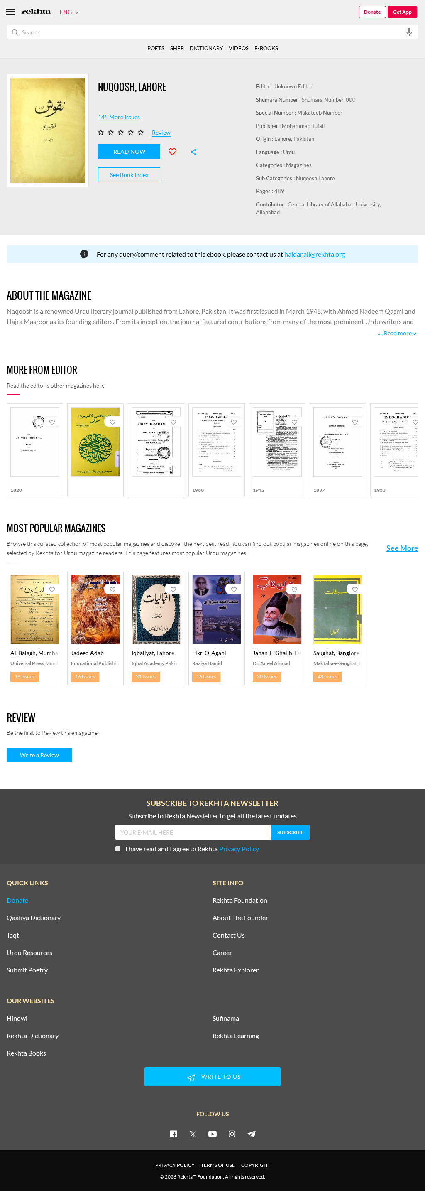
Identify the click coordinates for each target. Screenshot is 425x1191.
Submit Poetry (27, 970)
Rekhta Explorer (235, 970)
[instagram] (232, 1133)
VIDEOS (239, 48)
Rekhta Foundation (239, 900)
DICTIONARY (206, 48)
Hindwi (17, 1018)
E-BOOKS (266, 48)
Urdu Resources (29, 952)
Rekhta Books (26, 1053)
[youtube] (212, 1133)
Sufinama (225, 1018)
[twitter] (193, 1133)
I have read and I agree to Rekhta (192, 848)
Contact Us (228, 935)
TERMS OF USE (218, 1165)
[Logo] (36, 12)
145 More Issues (119, 117)
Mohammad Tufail (303, 126)
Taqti (14, 935)
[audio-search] (409, 31)
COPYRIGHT (255, 1165)
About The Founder (240, 917)
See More (402, 548)
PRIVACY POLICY (175, 1165)
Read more (398, 332)
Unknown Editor (293, 86)
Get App (402, 12)
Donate (372, 12)
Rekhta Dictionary (33, 1035)
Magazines (299, 165)
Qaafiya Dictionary (34, 917)
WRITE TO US (221, 1076)
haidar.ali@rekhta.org (314, 254)
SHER (177, 48)
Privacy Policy (239, 848)
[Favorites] (176, 150)
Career (222, 952)
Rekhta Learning (235, 1035)
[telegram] (251, 1133)
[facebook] (173, 1133)
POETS (155, 48)
